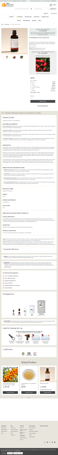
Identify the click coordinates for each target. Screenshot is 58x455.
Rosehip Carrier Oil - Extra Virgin (42, 73)
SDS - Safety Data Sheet (10, 278)
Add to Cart (53, 8)
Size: (33, 80)
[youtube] (52, 442)
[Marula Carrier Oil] (47, 374)
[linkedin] (54, 442)
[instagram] (47, 442)
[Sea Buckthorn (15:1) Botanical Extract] (29, 374)
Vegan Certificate (8, 287)
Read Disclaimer (7, 266)
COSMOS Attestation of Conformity (12, 285)
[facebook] (49, 442)
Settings (4, 453)
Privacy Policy (17, 450)
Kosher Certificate (9, 283)
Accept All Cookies (18, 453)
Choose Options (10, 392)
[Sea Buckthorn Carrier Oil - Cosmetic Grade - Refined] (10, 374)
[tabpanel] (10, 380)
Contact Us (53, 90)
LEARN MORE (44, 53)
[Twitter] (44, 442)
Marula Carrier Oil (44, 383)
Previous (2, 381)
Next (56, 381)
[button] (31, 9)
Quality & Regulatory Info (10, 280)
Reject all (10, 453)
